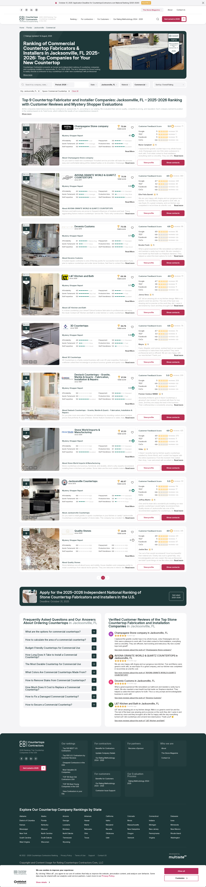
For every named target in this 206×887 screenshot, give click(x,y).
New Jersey (154, 829)
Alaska (43, 816)
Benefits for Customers (105, 779)
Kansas (22, 825)
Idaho (108, 820)
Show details (41, 882)
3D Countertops (79, 326)
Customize (179, 878)
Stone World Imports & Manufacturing (87, 431)
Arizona (66, 816)
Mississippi (24, 829)
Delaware (174, 816)
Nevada (109, 829)
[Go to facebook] (21, 10)
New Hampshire (133, 829)
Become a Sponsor (136, 748)
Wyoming (66, 842)
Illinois (129, 820)
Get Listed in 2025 (172, 19)
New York (23, 833)
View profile (149, 163)
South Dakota (46, 838)
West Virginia (25, 842)
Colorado (131, 816)
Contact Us (181, 10)
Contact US (102, 855)
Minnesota (175, 825)
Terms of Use (80, 855)
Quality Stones (83, 531)
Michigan (152, 825)
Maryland (109, 825)
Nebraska (88, 829)
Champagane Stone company (91, 126)
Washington (175, 838)
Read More (146, 3)
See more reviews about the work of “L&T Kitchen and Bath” (140, 721)
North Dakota (68, 833)
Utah (107, 838)
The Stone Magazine (151, 10)
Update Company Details (105, 753)
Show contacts (173, 163)
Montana (66, 829)
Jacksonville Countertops (83, 481)
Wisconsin (45, 842)
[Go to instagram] (26, 10)
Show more (27, 75)
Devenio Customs (85, 226)
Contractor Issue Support (105, 791)
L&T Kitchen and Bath (81, 276)
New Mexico (175, 829)
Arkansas (87, 816)
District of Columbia (27, 820)
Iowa (172, 820)
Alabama (23, 816)
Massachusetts (133, 825)
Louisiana (66, 825)
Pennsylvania (154, 833)
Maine (86, 825)
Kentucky (44, 825)
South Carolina (25, 838)
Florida (43, 820)
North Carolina (46, 833)
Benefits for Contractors (105, 748)
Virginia (152, 838)
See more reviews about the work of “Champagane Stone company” (143, 650)
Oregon (130, 833)
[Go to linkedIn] (31, 10)
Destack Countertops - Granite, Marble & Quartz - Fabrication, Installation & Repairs (92, 377)
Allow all (181, 871)
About (170, 10)
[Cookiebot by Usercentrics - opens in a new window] (20, 882)
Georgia (66, 820)
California (109, 816)
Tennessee (67, 838)
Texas (86, 838)
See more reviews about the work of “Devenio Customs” (138, 698)
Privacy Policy (66, 855)
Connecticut (153, 816)
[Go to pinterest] (36, 10)
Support (91, 855)
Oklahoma (110, 833)
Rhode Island (176, 833)
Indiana (152, 820)
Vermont (130, 838)
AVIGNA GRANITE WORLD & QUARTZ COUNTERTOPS (95, 176)
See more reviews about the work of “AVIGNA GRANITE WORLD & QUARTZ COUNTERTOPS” (145, 674)
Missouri (44, 829)
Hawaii (86, 820)
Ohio (86, 833)
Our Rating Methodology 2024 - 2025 (128, 19)
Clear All (75, 91)
